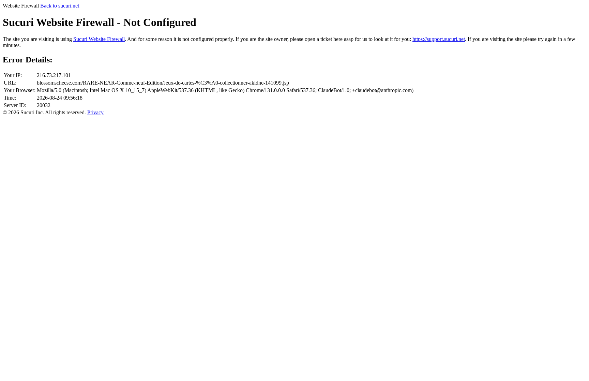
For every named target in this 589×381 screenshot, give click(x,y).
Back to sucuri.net (59, 6)
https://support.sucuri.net (438, 39)
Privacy (95, 112)
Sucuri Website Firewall (99, 39)
